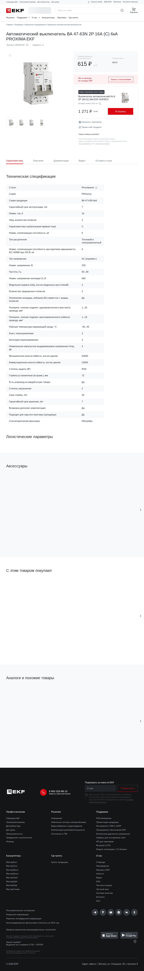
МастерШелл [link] (12, 870)
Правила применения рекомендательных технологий (31, 929)
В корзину (120, 111)
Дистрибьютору (43, 2)
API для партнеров (104, 841)
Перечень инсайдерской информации (23, 918)
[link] (95, 912)
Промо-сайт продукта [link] (91, 127)
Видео (99, 877)
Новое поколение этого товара (91, 92)
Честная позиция (104, 885)
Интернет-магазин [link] (130, 2)
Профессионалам (15, 812)
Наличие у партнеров (91, 122)
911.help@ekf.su (85, 144)
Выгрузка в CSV (103, 845)
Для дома (55, 2)
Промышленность (14, 834)
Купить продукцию (59, 862)
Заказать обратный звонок (59, 794)
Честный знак (102, 889)
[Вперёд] (140, 510)
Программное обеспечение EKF (111, 830)
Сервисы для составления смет (110, 837)
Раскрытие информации (17, 914)
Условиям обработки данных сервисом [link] (19, 937)
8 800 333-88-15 (58, 791)
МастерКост (11, 862)
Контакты (100, 897)
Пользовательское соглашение (20, 910)
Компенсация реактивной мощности (68, 830)
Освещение (56, 818)
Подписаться (79, 646)
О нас (35, 17)
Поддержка (22, 17)
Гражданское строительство (19, 837)
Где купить (73, 17)
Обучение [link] (117, 2)
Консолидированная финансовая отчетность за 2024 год (32, 923)
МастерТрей (12, 877)
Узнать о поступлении (121, 79)
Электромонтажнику (27, 2)
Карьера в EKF (103, 870)
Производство (102, 866)
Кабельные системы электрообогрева (68, 822)
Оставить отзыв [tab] (103, 161)
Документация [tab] (61, 161)
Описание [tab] (38, 161)
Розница (10, 841)
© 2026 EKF (12, 964)
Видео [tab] (82, 161)
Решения (10, 17)
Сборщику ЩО (12, 2)
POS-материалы (103, 818)
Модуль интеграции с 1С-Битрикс (111, 849)
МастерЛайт (11, 881)
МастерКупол (12, 874)
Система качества (104, 893)
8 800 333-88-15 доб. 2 (102, 141)
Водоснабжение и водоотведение (66, 826)
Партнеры (61, 17)
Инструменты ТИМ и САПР (108, 826)
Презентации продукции (107, 822)
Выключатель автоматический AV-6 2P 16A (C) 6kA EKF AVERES (96, 98)
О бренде (100, 862)
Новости (100, 874)
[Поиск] (122, 10)
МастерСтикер (13, 889)
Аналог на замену (18, 691)
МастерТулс (11, 866)
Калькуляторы (48, 17)
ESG (98, 881)
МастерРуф (11, 885)
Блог (98, 901)
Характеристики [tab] (14, 161)
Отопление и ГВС (59, 834)
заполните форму (102, 144)
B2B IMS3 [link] (108, 2)
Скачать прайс (96, 2)
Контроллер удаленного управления (113, 834)
